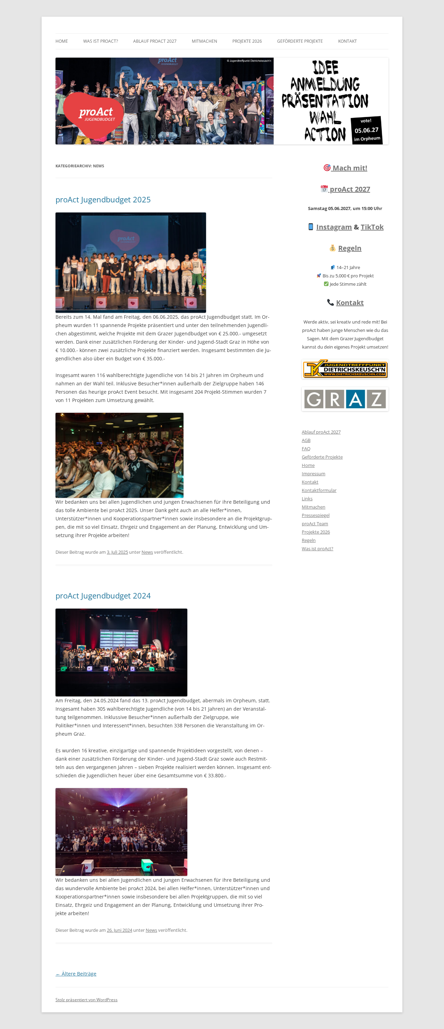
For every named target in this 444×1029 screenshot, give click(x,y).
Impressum (313, 473)
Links (307, 498)
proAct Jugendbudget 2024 (103, 595)
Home (62, 41)
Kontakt (347, 41)
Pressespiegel (316, 515)
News (147, 552)
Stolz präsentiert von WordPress (87, 1000)
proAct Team (315, 523)
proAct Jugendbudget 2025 (103, 199)
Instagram (334, 227)
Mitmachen (204, 41)
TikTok (372, 227)
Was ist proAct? (100, 41)
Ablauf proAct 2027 (155, 41)
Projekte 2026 (247, 41)
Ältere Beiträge (76, 973)
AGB (306, 440)
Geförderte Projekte (300, 41)
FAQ (306, 448)
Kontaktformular (319, 490)
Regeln (349, 248)
